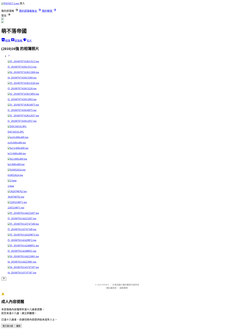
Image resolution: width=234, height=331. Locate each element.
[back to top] (3, 279)
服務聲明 (124, 288)
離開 (18, 326)
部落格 (19, 40)
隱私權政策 (111, 288)
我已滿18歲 (8, 326)
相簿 (8, 40)
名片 (29, 40)
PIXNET (105, 285)
